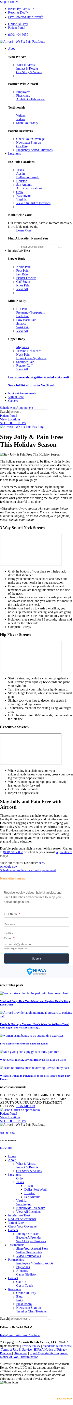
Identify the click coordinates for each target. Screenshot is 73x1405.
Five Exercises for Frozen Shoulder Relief (24, 1043)
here (41, 863)
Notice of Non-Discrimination (19, 1357)
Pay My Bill (6, 1148)
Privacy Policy (31, 1346)
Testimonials (16, 1245)
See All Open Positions (31, 1241)
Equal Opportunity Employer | (49, 1353)
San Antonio (32, 1197)
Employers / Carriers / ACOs (34, 1263)
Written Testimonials (29, 1252)
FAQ (19, 1300)
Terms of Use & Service (16, 1349)
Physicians (23, 1267)
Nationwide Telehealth (30, 1208)
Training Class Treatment (32, 1311)
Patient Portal (8, 415)
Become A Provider (28, 1237)
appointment (64, 852)
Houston (29, 1193)
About (12, 1160)
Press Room (24, 1304)
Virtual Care (16, 1222)
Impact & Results (27, 1167)
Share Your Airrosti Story (32, 1248)
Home (12, 1156)
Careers (13, 1230)
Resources (14, 1289)
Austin (28, 1185)
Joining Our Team (27, 1234)
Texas (20, 1182)
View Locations (10, 419)
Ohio (19, 1178)
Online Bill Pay (26, 1293)
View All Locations (28, 1211)
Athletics (22, 1270)
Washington (23, 1204)
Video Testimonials (28, 1256)
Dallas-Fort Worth (35, 1189)
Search (4, 411)
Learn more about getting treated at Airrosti (38, 377)
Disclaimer (20, 1353)
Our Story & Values (29, 1171)
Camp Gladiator (26, 1274)
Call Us (21, 1282)
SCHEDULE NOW (13, 423)
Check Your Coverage (22, 1226)
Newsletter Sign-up (28, 1307)
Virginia (21, 1200)
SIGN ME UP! (25, 1106)
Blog (19, 1296)
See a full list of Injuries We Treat (31, 385)
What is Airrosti (26, 1163)
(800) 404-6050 (13, 852)
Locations (14, 1174)
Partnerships (16, 1259)
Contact (13, 1278)
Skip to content (9, 1)
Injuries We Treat (19, 1215)
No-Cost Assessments (22, 1219)
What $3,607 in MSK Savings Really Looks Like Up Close (33, 1059)
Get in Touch (24, 1285)
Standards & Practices (57, 1346)
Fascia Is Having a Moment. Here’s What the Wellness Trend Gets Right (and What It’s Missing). (34, 1026)
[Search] (49, 1319)
